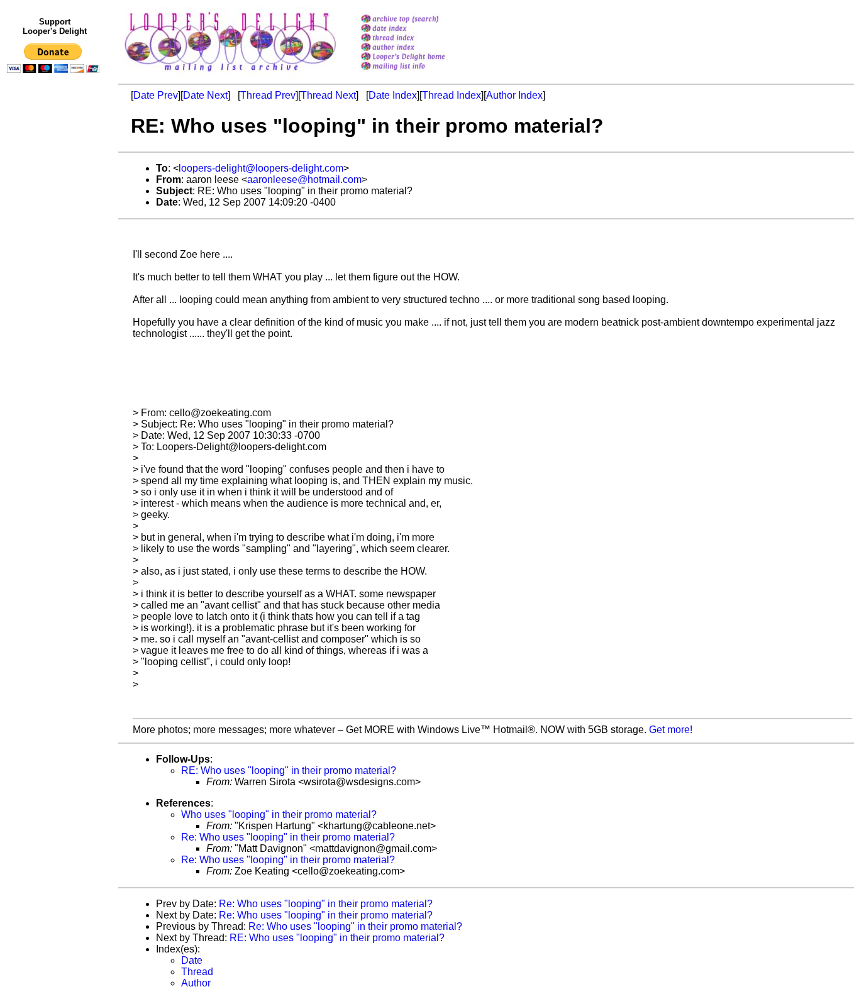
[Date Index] (419, 29)
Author (196, 983)
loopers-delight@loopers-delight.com (261, 168)
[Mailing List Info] (419, 73)
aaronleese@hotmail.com (304, 179)
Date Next (205, 95)
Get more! (670, 729)
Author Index (514, 95)
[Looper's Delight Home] (419, 57)
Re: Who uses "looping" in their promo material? (288, 837)
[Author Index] (419, 48)
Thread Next (328, 95)
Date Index (393, 95)
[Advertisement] (55, 337)
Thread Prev (268, 95)
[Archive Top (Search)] (419, 19)
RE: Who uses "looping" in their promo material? (288, 770)
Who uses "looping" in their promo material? (279, 814)
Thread (197, 971)
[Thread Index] (419, 38)
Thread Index (451, 95)
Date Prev (155, 95)
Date (191, 960)
